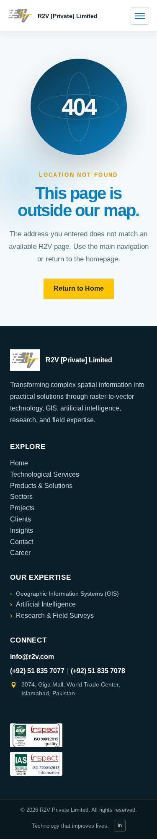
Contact (21, 541)
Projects (22, 507)
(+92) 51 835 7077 (37, 670)
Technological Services (44, 474)
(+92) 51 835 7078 (98, 670)
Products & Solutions (41, 485)
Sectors (21, 496)
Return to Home (79, 288)
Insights (21, 530)
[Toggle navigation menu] (140, 16)
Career (20, 552)
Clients (20, 519)
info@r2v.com (32, 656)
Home (19, 463)
